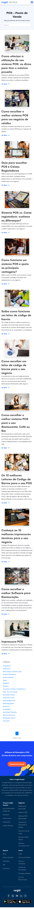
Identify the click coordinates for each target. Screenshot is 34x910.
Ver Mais (4, 84)
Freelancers (6, 668)
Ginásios (5, 686)
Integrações (6, 666)
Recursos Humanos (9, 715)
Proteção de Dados (24, 873)
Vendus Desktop (8, 825)
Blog (4, 854)
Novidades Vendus (9, 695)
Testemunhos (7, 818)
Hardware (6, 814)
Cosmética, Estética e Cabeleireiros (14, 689)
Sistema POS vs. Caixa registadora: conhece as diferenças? (16, 216)
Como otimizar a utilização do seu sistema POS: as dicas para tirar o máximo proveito (16, 64)
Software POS (22, 812)
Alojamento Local (8, 697)
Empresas (6, 706)
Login (20, 854)
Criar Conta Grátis (24, 857)
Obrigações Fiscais (9, 718)
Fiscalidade (6, 709)
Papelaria (6, 683)
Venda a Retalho (8, 677)
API (4, 865)
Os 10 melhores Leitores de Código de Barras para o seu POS (16, 479)
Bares (5, 680)
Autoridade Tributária (10, 712)
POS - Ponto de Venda (10, 692)
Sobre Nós (6, 861)
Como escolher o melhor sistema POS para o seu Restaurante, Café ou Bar (15, 422)
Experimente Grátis (17, 764)
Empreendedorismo (9, 700)
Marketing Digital (8, 703)
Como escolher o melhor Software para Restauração (16, 593)
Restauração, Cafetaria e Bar (12, 671)
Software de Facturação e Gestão (22, 824)
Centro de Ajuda (8, 857)
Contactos (6, 868)
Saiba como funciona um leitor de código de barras (16, 315)
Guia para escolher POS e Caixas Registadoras (14, 166)
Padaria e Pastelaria (9, 674)
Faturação (6, 721)
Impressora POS (12, 641)
